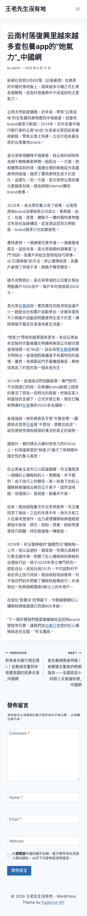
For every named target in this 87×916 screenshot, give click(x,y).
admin (16, 68)
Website (16, 841)
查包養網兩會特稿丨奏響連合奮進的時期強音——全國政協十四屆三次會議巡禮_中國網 (65, 669)
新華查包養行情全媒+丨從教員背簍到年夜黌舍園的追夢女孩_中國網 (22, 666)
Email (15, 819)
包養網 (24, 306)
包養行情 (52, 625)
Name (16, 797)
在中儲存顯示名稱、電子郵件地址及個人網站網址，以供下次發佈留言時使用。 (45, 855)
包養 (26, 405)
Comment (19, 733)
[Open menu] (77, 8)
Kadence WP (53, 902)
